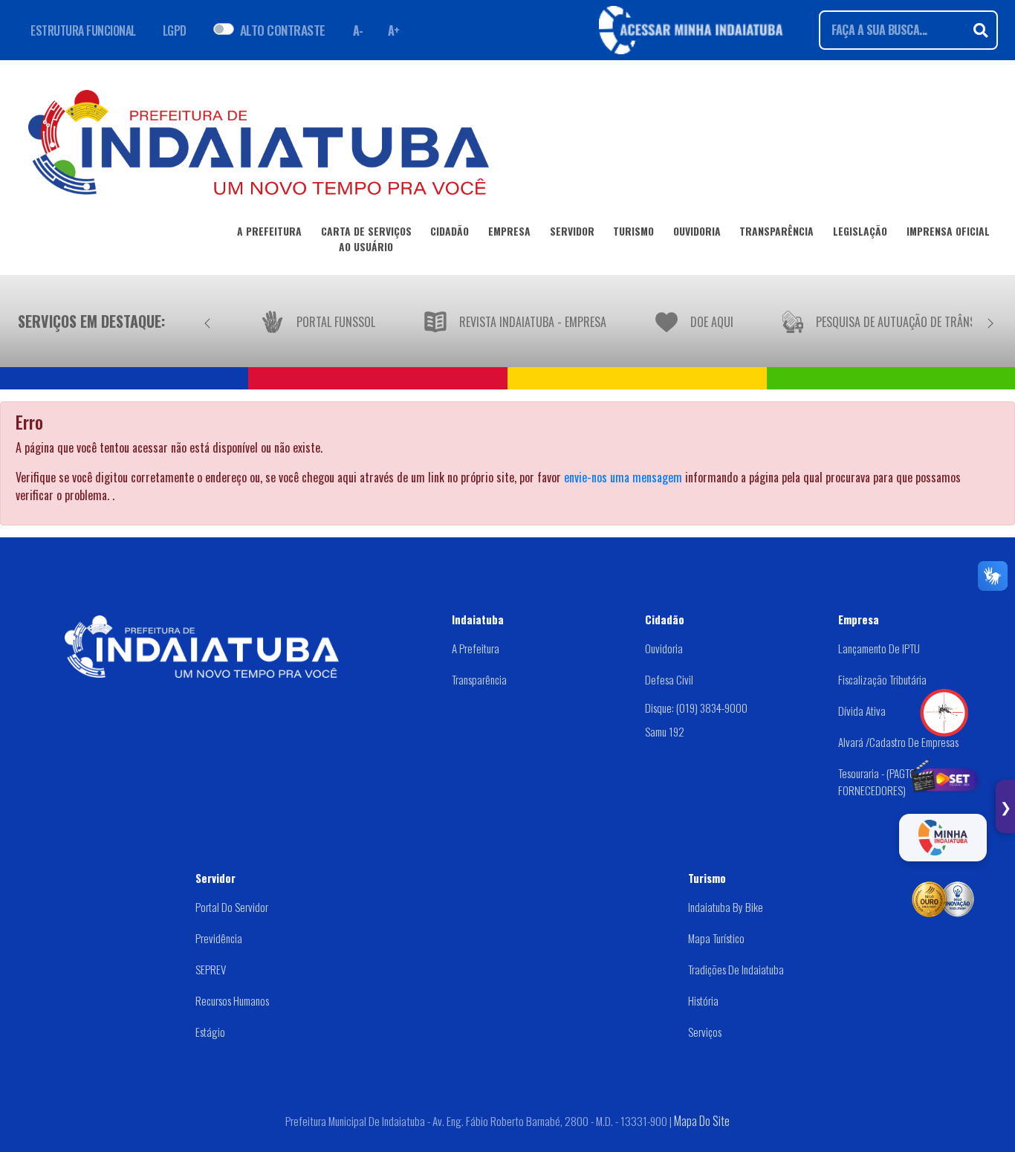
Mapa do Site (702, 1121)
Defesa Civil (669, 679)
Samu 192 (664, 731)
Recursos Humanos (232, 1000)
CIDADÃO (449, 231)
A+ (394, 30)
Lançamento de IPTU (879, 648)
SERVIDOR (572, 231)
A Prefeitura (475, 648)
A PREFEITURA (269, 231)
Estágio (210, 1031)
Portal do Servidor (231, 907)
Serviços (704, 1031)
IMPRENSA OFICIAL (948, 231)
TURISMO (633, 231)
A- (358, 30)
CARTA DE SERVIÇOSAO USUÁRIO (366, 238)
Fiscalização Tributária (882, 679)
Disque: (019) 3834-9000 (696, 707)
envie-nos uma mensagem (623, 477)
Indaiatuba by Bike (725, 907)
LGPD (175, 30)
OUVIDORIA (697, 231)
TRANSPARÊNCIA (776, 231)
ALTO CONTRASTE (282, 29)
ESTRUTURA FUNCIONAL (83, 30)
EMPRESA (509, 231)
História (703, 1000)
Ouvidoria (664, 648)
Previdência (218, 938)
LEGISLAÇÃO (860, 231)
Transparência (479, 679)
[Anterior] (207, 321)
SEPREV (210, 969)
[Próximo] (990, 321)
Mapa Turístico (716, 938)
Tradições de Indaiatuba (736, 969)
